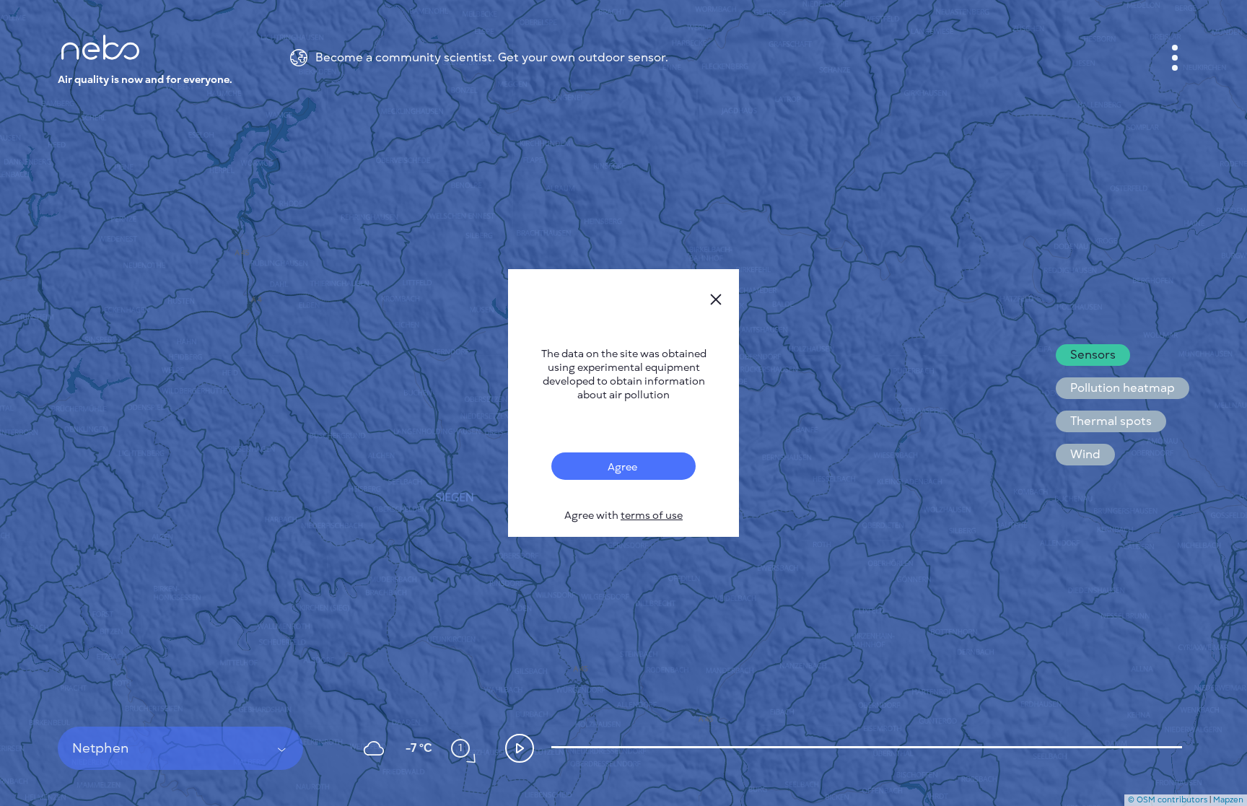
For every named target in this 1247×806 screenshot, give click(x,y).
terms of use (652, 515)
